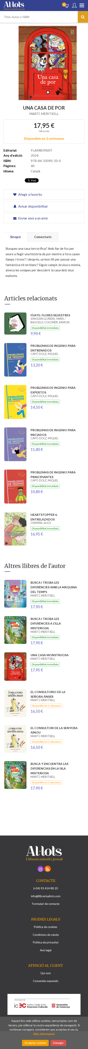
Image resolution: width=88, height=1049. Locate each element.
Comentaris (42, 237)
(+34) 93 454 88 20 (45, 888)
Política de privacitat (46, 942)
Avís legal (45, 950)
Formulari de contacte (45, 903)
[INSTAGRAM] (40, 869)
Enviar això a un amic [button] (33, 218)
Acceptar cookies (35, 1043)
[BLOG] (47, 869)
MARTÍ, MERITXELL (44, 114)
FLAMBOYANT (41, 150)
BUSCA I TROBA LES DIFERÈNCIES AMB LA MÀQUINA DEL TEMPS (54, 587)
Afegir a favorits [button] (30, 194)
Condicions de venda (46, 934)
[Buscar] (83, 17)
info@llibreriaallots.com (45, 896)
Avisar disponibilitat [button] (33, 206)
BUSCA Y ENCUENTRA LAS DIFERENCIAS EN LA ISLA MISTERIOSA (49, 768)
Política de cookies (45, 927)
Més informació (44, 1034)
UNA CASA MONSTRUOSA (50, 655)
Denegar (58, 1043)
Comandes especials (45, 981)
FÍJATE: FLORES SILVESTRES (50, 315)
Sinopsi (15, 237)
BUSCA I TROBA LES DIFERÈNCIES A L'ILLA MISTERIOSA (46, 623)
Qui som (45, 973)
